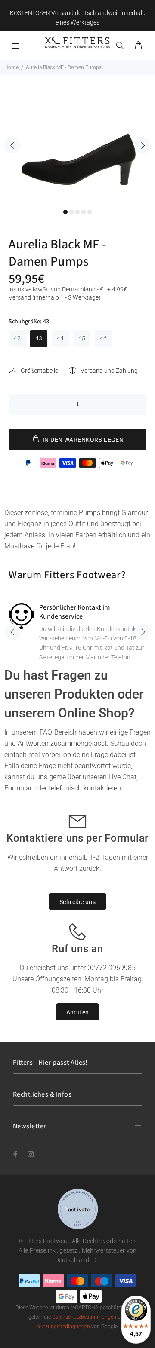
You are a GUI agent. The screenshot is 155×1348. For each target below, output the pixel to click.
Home (11, 67)
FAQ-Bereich (58, 732)
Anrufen (77, 1012)
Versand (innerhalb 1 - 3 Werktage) (55, 297)
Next (142, 145)
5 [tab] (89, 212)
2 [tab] (71, 212)
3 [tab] (77, 212)
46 (103, 338)
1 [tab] (65, 212)
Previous (12, 145)
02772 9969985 (111, 968)
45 (81, 338)
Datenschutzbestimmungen (84, 1317)
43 (38, 338)
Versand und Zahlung (109, 370)
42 (17, 338)
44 (60, 338)
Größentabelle (39, 370)
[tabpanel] (77, 139)
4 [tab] (83, 212)
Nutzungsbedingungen (63, 1326)
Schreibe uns (77, 901)
